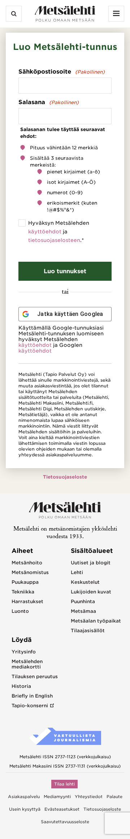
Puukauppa (25, 582)
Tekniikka (23, 592)
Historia (21, 686)
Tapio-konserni (30, 705)
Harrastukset (27, 601)
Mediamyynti (57, 796)
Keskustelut (85, 582)
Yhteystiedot (89, 796)
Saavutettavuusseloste (65, 821)
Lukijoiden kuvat (91, 592)
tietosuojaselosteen (54, 240)
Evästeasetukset (61, 809)
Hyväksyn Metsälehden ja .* (58, 231)
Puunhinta (83, 601)
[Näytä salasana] (105, 116)
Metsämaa (83, 611)
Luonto (20, 611)
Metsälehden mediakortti (27, 664)
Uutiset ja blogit (90, 562)
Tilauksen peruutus (35, 676)
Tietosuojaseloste (65, 477)
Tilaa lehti (64, 784)
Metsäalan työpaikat (96, 621)
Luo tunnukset (65, 271)
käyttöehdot (44, 231)
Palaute (114, 796)
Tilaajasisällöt (88, 630)
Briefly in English (32, 696)
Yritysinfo (24, 651)
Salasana (48, 102)
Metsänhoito (27, 562)
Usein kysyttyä (24, 809)
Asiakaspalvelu (24, 796)
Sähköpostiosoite (61, 71)
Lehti (77, 572)
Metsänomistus (30, 572)
